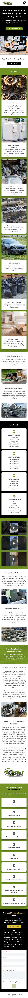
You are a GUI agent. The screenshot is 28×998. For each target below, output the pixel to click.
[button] (5, 966)
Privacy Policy (15, 982)
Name (5, 951)
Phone (4, 964)
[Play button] (14, 527)
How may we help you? (9, 970)
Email (5, 957)
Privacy (14, 996)
